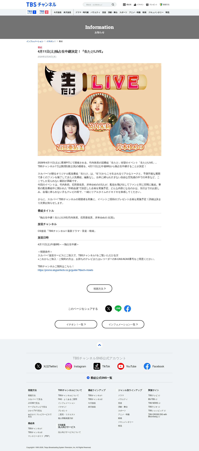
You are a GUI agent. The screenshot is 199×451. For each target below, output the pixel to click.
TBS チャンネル (41, 4)
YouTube (131, 366)
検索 (113, 4)
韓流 (167, 12)
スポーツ (123, 12)
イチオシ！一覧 (74, 324)
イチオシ (140, 4)
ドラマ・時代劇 (82, 12)
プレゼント (153, 4)
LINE (118, 308)
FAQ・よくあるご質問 (67, 399)
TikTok (106, 366)
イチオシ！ (51, 41)
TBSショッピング (155, 410)
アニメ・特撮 (135, 12)
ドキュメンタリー (156, 12)
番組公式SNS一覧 (101, 377)
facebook (127, 308)
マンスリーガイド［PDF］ (39, 436)
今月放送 (57, 12)
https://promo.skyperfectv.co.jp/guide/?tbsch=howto (65, 270)
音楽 (104, 12)
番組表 (128, 4)
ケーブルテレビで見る (37, 406)
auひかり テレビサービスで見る (40, 415)
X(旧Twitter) (51, 366)
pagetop (99, 345)
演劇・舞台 (113, 12)
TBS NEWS (153, 403)
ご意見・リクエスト (66, 414)
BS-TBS (151, 399)
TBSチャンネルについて (68, 395)
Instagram (80, 366)
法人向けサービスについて (69, 432)
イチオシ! (62, 406)
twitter (108, 308)
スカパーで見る (35, 399)
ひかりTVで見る (35, 410)
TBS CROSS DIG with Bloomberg (157, 415)
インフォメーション (34, 41)
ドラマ (121, 395)
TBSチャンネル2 (44, 12)
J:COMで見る (34, 403)
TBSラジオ (153, 406)
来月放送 (67, 12)
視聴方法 (166, 4)
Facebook (158, 366)
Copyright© (30, 447)
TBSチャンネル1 (31, 12)
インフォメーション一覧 (122, 324)
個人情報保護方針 (65, 418)
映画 (144, 12)
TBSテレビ (153, 395)
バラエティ (95, 12)
